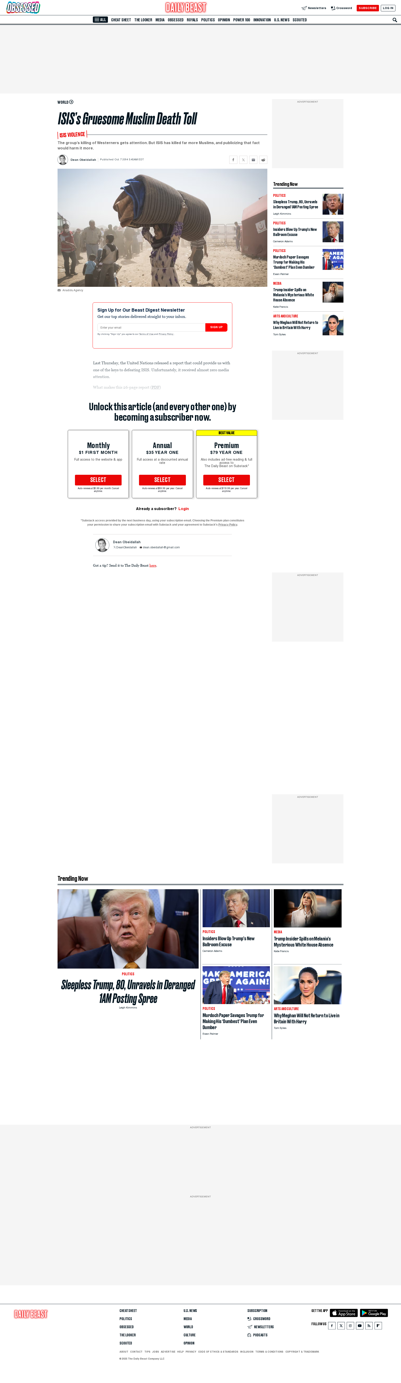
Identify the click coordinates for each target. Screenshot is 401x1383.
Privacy (191, 1351)
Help (180, 1351)
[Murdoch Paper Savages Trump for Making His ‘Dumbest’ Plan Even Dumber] (333, 269)
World (188, 1327)
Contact (136, 1351)
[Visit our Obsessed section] (38, 8)
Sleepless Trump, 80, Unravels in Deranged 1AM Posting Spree (128, 991)
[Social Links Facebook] (332, 1326)
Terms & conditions (269, 1351)
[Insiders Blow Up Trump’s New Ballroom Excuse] (333, 241)
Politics (208, 20)
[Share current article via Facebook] (233, 160)
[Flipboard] (378, 1326)
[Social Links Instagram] (350, 1326)
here (152, 565)
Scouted (300, 20)
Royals (192, 20)
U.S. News (281, 20)
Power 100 (241, 20)
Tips (147, 1351)
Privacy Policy (166, 334)
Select (98, 480)
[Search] (395, 20)
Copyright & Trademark (302, 1351)
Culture (190, 1335)
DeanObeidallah (126, 547)
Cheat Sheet (121, 20)
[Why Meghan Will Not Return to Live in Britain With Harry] (333, 334)
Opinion (224, 20)
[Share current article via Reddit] (263, 160)
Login (183, 509)
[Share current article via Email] (253, 160)
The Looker (143, 20)
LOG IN (388, 8)
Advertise (168, 1351)
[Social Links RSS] (369, 1326)
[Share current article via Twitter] (243, 160)
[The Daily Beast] (186, 8)
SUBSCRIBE (368, 8)
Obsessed (176, 20)
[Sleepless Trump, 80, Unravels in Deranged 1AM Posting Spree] (333, 213)
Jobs (155, 1351)
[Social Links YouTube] (359, 1326)
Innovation (262, 20)
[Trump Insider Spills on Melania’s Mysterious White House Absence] (333, 301)
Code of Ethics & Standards (218, 1351)
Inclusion (246, 1351)
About (124, 1351)
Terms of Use (146, 334)
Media (160, 20)
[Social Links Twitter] (341, 1326)
